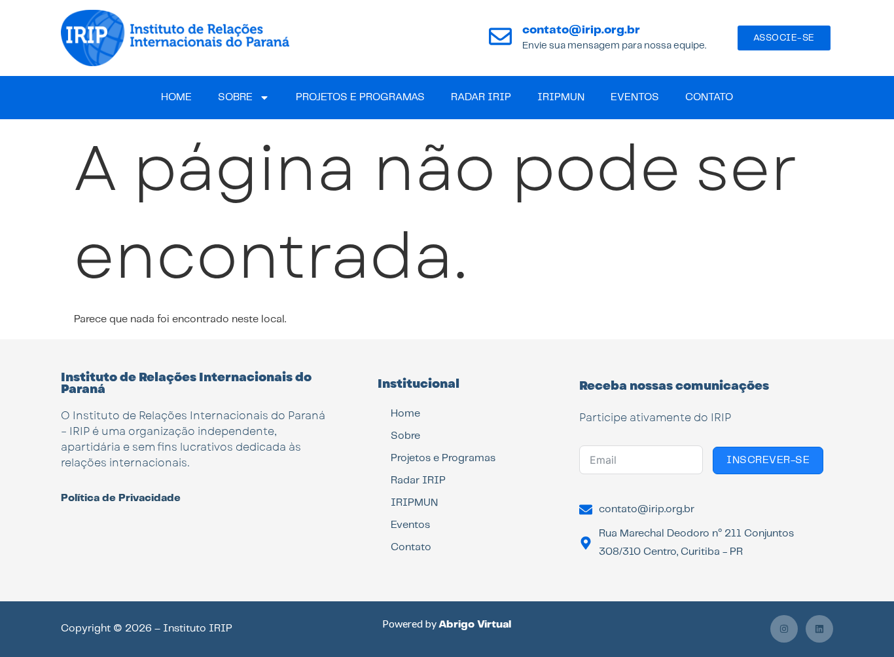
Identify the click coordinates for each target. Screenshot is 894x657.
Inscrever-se (768, 460)
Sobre (235, 97)
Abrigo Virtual (474, 624)
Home (176, 97)
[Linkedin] (819, 629)
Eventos (635, 97)
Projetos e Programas (360, 97)
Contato (709, 97)
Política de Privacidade (121, 498)
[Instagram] (784, 629)
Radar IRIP (481, 97)
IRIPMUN (560, 97)
